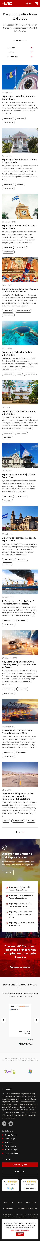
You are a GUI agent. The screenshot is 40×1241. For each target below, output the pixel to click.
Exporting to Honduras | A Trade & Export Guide (18, 412)
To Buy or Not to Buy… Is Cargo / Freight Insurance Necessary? (18, 602)
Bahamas (20, 184)
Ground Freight (10, 1135)
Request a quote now (20, 966)
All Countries (8, 620)
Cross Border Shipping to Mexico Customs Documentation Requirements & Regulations (18, 796)
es (30, 3)
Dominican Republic (23, 311)
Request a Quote (20, 1164)
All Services (8, 118)
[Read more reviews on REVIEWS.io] (26, 1044)
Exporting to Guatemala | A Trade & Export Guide (19, 476)
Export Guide (8, 122)
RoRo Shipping (10, 1146)
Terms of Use (8, 1203)
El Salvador (21, 247)
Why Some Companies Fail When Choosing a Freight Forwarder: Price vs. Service (19, 664)
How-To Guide (8, 693)
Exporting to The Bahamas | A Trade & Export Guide (19, 161)
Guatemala (7, 501)
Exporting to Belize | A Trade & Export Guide (17, 353)
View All (7, 872)
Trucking (31, 821)
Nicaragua (7, 564)
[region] (20, 1020)
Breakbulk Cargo (11, 1150)
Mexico (6, 821)
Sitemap (19, 1203)
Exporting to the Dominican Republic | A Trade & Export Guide (20, 290)
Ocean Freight (10, 1139)
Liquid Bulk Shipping (12, 1153)
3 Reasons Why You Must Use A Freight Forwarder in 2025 (17, 731)
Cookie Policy (8, 1208)
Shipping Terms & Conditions (27, 1208)
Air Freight (9, 1142)
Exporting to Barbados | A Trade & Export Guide (18, 97)
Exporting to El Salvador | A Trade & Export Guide (19, 227)
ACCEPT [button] (20, 1234)
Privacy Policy (31, 1203)
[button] (3, 1020)
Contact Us (20, 1171)
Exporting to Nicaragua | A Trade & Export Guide (19, 539)
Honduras (7, 437)
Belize (19, 374)
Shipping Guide (8, 624)
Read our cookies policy (20, 1230)
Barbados (20, 118)
